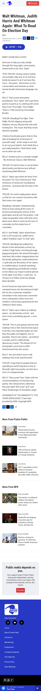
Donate (34, 3)
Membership (9, 642)
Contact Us (8, 637)
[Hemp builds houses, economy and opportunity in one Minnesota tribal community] (9, 431)
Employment (9, 647)
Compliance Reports (12, 652)
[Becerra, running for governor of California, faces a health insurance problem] (9, 538)
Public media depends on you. (20, 569)
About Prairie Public (12, 632)
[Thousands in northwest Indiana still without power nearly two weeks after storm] (9, 498)
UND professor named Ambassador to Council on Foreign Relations (27, 452)
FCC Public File (10, 657)
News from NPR (23, 494)
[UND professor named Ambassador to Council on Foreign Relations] (9, 450)
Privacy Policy (9, 662)
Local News (22, 426)
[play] (3, 688)
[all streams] (38, 688)
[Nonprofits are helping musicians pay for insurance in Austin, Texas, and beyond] (9, 518)
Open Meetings (10, 667)
